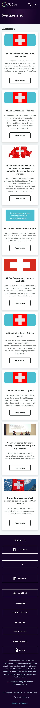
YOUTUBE (22, 593)
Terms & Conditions (21, 697)
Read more (20, 80)
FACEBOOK (22, 550)
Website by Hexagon (20, 703)
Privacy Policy (32, 692)
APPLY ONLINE (20, 631)
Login (22, 650)
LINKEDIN (22, 579)
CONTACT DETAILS (20, 612)
